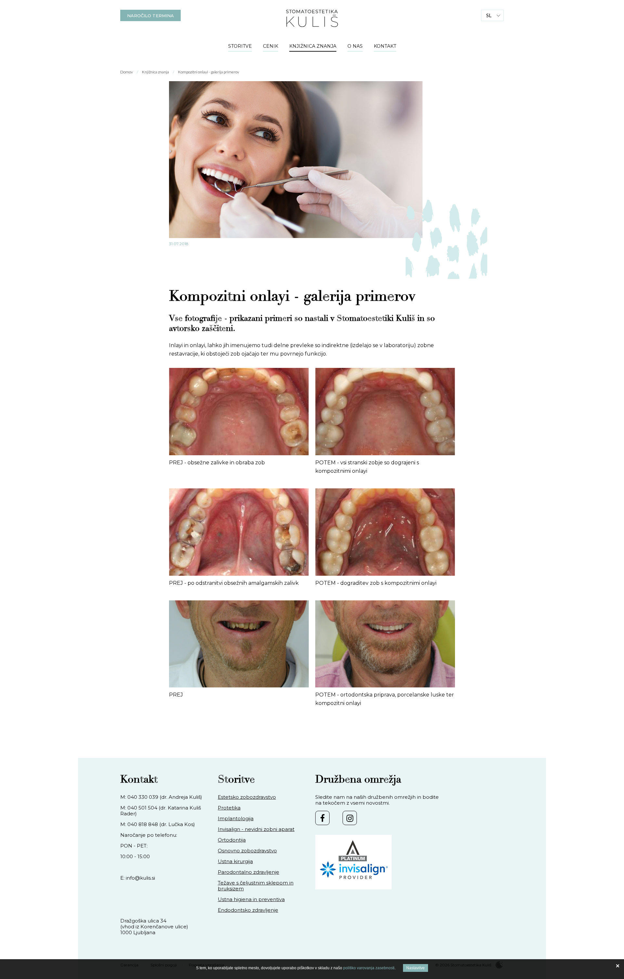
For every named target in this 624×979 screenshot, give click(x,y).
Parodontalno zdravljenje (248, 872)
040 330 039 (142, 797)
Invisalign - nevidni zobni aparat (256, 829)
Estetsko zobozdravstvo (247, 797)
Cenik (270, 46)
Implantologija (236, 819)
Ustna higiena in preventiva (251, 899)
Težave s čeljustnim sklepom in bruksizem (255, 886)
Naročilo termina (150, 15)
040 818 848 (142, 824)
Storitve (240, 46)
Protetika (229, 808)
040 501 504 (142, 808)
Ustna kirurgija (235, 861)
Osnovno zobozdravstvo (247, 851)
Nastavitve (415, 968)
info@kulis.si (140, 878)
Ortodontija (232, 840)
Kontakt (385, 46)
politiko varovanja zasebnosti (369, 968)
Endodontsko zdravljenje (248, 910)
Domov (126, 71)
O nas (355, 46)
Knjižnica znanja (312, 46)
